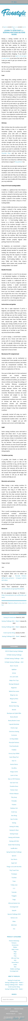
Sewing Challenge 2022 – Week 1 (11, 636)
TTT (14, 888)
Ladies (15, 964)
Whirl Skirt (14, 925)
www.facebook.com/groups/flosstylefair (13, 589)
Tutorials (14, 892)
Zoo (14, 929)
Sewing (14, 823)
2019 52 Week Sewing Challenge (14, 651)
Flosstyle (14, 12)
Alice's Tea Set (14, 666)
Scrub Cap (14, 812)
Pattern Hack (14, 790)
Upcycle (14, 910)
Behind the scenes (14, 691)
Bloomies (14, 702)
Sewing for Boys (14, 830)
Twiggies (14, 896)
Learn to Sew (14, 775)
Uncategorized (14, 907)
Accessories (15, 945)
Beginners (5, 27)
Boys (15, 954)
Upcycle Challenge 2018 (14, 914)
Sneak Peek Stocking (14, 845)
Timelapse (14, 874)
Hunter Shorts (14, 764)
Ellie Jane (16, 1018)
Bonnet (14, 709)
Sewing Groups (14, 834)
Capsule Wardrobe (14, 724)
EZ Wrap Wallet (14, 739)
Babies (15, 947)
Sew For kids (14, 819)
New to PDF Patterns (14, 779)
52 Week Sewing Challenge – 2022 (14, 662)
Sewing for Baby (14, 826)
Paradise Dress (14, 786)
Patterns (14, 943)
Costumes (14, 735)
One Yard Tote (14, 782)
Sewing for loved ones (10, 617)
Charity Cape (14, 728)
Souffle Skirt (14, 848)
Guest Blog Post (14, 757)
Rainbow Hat (14, 808)
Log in (20, 1019)
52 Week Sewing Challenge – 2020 (14, 658)
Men (15, 967)
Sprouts (14, 856)
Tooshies (14, 877)
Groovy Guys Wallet (14, 753)
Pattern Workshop (14, 941)
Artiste (14, 673)
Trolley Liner (14, 885)
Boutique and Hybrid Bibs (14, 713)
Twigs (14, 899)
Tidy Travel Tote (14, 870)
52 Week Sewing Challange (14, 655)
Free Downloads (14, 746)
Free (15, 956)
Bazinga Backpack (14, 684)
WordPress (15, 1019)
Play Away (14, 797)
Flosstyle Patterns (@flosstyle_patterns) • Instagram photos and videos (14, 578)
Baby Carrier (15, 949)
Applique (14, 669)
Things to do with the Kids (14, 866)
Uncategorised (14, 971)
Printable (14, 801)
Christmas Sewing (14, 731)
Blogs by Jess (15, 27)
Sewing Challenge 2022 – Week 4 (11, 621)
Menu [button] (15, 2)
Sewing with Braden (14, 837)
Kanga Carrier (14, 772)
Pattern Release (14, 793)
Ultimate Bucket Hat (14, 903)
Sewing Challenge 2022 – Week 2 (11, 627)
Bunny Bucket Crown (14, 720)
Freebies (14, 750)
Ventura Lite (14, 918)
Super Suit (14, 863)
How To (14, 761)
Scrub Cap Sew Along (9, 633)
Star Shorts (14, 859)
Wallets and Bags (15, 969)
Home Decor (15, 962)
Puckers (14, 804)
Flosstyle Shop (6, 153)
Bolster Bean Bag (14, 706)
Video (14, 921)
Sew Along (14, 815)
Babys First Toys (14, 680)
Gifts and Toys (15, 958)
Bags (15, 951)
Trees (14, 881)
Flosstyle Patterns (14, 742)
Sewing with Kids (14, 841)
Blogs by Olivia (14, 698)
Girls (15, 960)
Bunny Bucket (14, 717)
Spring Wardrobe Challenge (14, 852)
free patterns (18, 162)
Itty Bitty (14, 768)
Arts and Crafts (14, 677)
